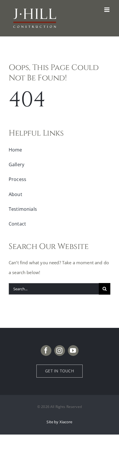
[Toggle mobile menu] (107, 10)
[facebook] (46, 350)
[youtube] (73, 350)
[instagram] (59, 350)
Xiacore (66, 421)
